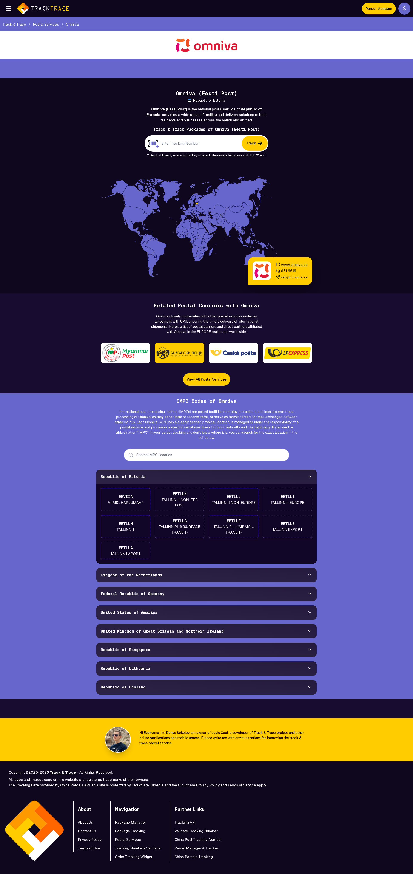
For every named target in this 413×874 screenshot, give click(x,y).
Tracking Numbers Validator (138, 848)
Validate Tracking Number (196, 831)
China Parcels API (75, 785)
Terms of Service (242, 785)
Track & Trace (265, 732)
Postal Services (128, 839)
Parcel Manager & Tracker (196, 848)
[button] (8, 8)
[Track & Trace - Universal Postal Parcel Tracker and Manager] (43, 8)
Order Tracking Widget (133, 856)
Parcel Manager (378, 8)
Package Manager (130, 822)
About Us (85, 822)
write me (220, 738)
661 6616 (288, 270)
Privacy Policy (208, 785)
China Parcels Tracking (193, 856)
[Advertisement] (206, 68)
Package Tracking (130, 831)
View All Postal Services (206, 379)
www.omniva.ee (294, 264)
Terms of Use (89, 848)
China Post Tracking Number (198, 839)
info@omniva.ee (294, 277)
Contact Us (87, 831)
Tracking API (185, 822)
